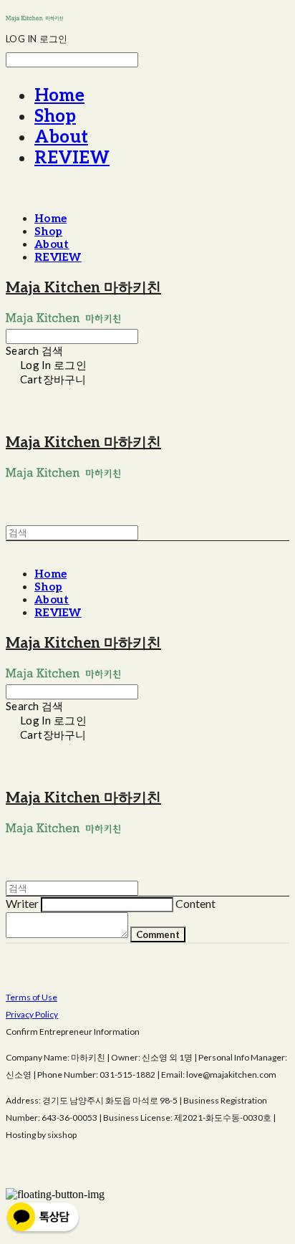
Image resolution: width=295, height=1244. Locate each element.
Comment (158, 934)
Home (59, 95)
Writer (22, 903)
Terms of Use (31, 997)
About (61, 137)
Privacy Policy (32, 1014)
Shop (55, 116)
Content (195, 903)
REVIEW (72, 158)
